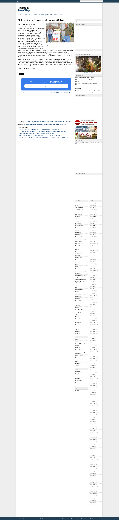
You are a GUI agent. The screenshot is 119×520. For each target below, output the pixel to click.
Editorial (77, 232)
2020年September (93, 250)
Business (77, 216)
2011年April (92, 504)
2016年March (92, 372)
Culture (76, 223)
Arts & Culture (78, 209)
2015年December (93, 378)
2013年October (93, 437)
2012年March (92, 480)
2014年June (92, 419)
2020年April (92, 261)
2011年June (92, 500)
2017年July (92, 336)
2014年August (92, 414)
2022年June (92, 203)
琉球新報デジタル (59, 92)
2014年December (93, 405)
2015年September (93, 385)
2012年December (93, 459)
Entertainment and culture (80, 239)
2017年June (92, 338)
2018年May (92, 313)
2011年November (93, 489)
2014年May (92, 421)
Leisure (76, 259)
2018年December (93, 297)
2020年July (92, 255)
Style (76, 316)
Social (76, 305)
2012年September (93, 466)
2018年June (92, 311)
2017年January (92, 349)
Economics (77, 227)
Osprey (76, 285)
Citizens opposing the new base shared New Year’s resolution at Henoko (40, 135)
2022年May (92, 205)
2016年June (92, 365)
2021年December (93, 216)
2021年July (92, 227)
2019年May (92, 286)
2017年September (93, 331)
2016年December (93, 351)
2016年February (93, 374)
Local (76, 268)
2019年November (93, 272)
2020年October (93, 248)
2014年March (92, 426)
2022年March (92, 209)
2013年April (92, 450)
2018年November (93, 299)
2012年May (92, 475)
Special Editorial (78, 309)
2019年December (93, 270)
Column (76, 218)
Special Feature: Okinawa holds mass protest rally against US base (42, 14)
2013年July (92, 444)
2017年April (92, 342)
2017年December (93, 324)
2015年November (93, 381)
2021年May (92, 232)
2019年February (93, 293)
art (75, 205)
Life (76, 262)
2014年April (92, 423)
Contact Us (77, 347)
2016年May (92, 367)
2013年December (93, 432)
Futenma (77, 245)
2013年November (93, 435)
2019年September (93, 277)
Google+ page (78, 373)
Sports (76, 314)
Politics (76, 296)
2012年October (93, 464)
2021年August (92, 225)
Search (81, 1)
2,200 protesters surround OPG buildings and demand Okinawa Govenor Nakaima (42, 131)
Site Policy (77, 363)
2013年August (92, 441)
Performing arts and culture (80, 294)
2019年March (92, 290)
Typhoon (77, 318)
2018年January (92, 322)
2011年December (93, 486)
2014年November (93, 408)
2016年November (93, 354)
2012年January (92, 484)
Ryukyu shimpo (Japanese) (81, 382)
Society (76, 307)
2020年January (92, 268)
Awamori (77, 212)
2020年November (93, 245)
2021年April (92, 234)
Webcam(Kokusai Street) (88, 72)
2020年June (92, 257)
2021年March (92, 236)
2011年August (92, 495)
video (76, 329)
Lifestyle (77, 264)
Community (77, 221)
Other (76, 287)
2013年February (93, 455)
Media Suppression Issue (80, 271)
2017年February (93, 347)
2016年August (92, 360)
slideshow (77, 303)
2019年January (92, 295)
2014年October (93, 410)
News (76, 273)
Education (77, 234)
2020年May (92, 259)
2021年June (92, 230)
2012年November (93, 462)
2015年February (93, 401)
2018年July (92, 309)
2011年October (93, 491)
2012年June (92, 473)
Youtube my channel (79, 385)
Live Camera (77, 378)
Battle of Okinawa (78, 214)
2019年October (93, 275)
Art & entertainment (79, 207)
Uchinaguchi (77, 324)
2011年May (92, 502)
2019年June (92, 284)
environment (77, 241)
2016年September (93, 358)
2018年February (93, 320)
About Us (77, 339)
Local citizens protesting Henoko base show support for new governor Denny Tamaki (43, 137)
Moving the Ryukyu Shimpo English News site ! (84, 77)
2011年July (92, 498)
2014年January (92, 430)
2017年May (92, 340)
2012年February (93, 482)
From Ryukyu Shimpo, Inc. (80, 349)
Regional (77, 300)
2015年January (92, 403)
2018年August (92, 306)
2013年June (92, 446)
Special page (77, 312)
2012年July (92, 471)
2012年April (92, 477)
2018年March (92, 318)
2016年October (93, 356)
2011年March (92, 507)
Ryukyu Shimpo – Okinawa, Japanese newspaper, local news (30, 9)
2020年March (92, 263)
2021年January (92, 241)
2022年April (92, 207)
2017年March (92, 345)
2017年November (93, 327)
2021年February (93, 239)
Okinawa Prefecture (79, 380)
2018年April (92, 315)
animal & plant (78, 203)
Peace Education (78, 289)
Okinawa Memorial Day (80, 279)
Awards (76, 341)
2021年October (93, 221)
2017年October (93, 329)
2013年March (92, 453)
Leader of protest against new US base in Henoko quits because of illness (40, 129)
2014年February (93, 428)
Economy (77, 230)
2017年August (92, 333)
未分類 (76, 333)
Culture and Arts (78, 225)
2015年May (92, 394)
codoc (70, 92)
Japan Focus (77, 376)
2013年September (93, 439)
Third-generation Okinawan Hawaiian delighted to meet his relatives (45, 124)
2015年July (92, 390)
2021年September (93, 223)
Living (76, 266)
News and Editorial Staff (80, 355)
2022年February (93, 212)
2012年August (92, 468)
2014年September (93, 412)
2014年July (92, 417)
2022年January (92, 214)
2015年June (92, 392)
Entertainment (78, 236)
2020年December (93, 243)
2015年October (93, 383)
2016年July (92, 363)
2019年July (92, 281)
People (76, 291)
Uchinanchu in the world (80, 327)
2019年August (92, 279)
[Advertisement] (72, 7)
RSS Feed (77, 390)
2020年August (92, 252)
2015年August (92, 387)
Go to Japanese (22, 71)
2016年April (92, 369)
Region (76, 298)
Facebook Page (78, 371)
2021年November (93, 218)
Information (77, 255)
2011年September (93, 493)
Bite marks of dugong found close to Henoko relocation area (36, 133)
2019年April (92, 288)
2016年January (92, 376)
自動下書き (77, 365)
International (77, 257)
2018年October (93, 302)
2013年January (92, 457)
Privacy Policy (78, 357)
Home (18, 1)
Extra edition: (77, 243)
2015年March (92, 399)
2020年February (93, 266)
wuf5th (76, 331)
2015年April (92, 396)
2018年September (93, 304)
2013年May (92, 448)
